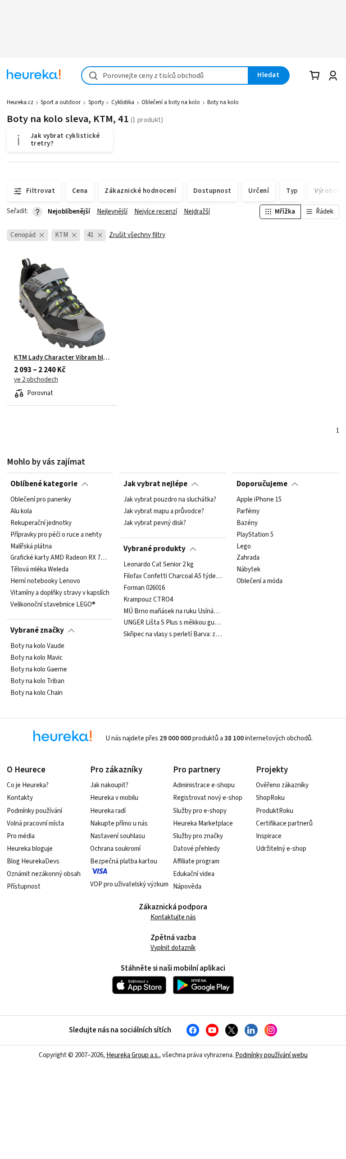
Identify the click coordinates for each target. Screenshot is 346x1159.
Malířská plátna (31, 546)
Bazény (247, 523)
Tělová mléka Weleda (39, 569)
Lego (244, 546)
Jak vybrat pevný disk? (154, 523)
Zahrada (248, 557)
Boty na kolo (223, 102)
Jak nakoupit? (109, 785)
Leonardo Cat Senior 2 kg (158, 564)
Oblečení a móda (259, 581)
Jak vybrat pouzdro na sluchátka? (169, 499)
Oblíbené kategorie (43, 484)
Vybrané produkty (154, 548)
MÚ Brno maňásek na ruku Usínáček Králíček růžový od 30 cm (173, 611)
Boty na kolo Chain (36, 692)
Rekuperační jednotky (41, 523)
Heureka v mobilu (114, 798)
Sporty (96, 102)
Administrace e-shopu (204, 785)
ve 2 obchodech (36, 379)
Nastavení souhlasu (117, 836)
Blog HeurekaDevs (33, 861)
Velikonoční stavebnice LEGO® (53, 604)
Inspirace (269, 836)
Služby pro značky (198, 836)
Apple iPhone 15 (259, 499)
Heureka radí (108, 811)
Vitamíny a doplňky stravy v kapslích (59, 593)
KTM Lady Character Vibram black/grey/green (62, 357)
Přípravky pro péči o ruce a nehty (56, 534)
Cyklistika (122, 102)
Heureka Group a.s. (132, 1055)
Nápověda (187, 886)
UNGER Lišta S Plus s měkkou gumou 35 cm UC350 (173, 622)
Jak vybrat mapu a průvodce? (163, 511)
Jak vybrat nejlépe (155, 484)
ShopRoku (270, 798)
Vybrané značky (37, 630)
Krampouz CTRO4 (148, 599)
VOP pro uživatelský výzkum (129, 884)
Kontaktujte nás (173, 917)
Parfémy (248, 511)
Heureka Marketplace (203, 823)
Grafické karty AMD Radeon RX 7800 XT (59, 557)
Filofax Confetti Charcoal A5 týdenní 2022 (173, 576)
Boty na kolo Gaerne (38, 669)
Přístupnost (24, 886)
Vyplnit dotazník (173, 948)
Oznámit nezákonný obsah (44, 874)
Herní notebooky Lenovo (45, 581)
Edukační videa (193, 874)
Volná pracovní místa (35, 823)
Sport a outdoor (61, 102)
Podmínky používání (34, 811)
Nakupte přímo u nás (119, 823)
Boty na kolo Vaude (37, 646)
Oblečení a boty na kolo (170, 102)
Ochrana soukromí (115, 848)
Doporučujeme (262, 484)
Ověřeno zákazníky (282, 785)
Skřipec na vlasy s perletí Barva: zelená (173, 634)
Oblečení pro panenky (40, 499)
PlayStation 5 (255, 534)
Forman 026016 (144, 588)
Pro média (21, 836)
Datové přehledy (196, 848)
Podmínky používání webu (271, 1055)
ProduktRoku (274, 811)
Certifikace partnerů (284, 823)
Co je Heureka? (28, 785)
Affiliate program (196, 861)
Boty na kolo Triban (37, 681)
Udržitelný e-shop (281, 848)
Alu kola (21, 511)
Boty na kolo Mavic (36, 657)
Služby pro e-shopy (200, 811)
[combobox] (165, 75)
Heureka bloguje (30, 848)
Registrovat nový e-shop (207, 798)
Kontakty (20, 798)
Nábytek (248, 569)
